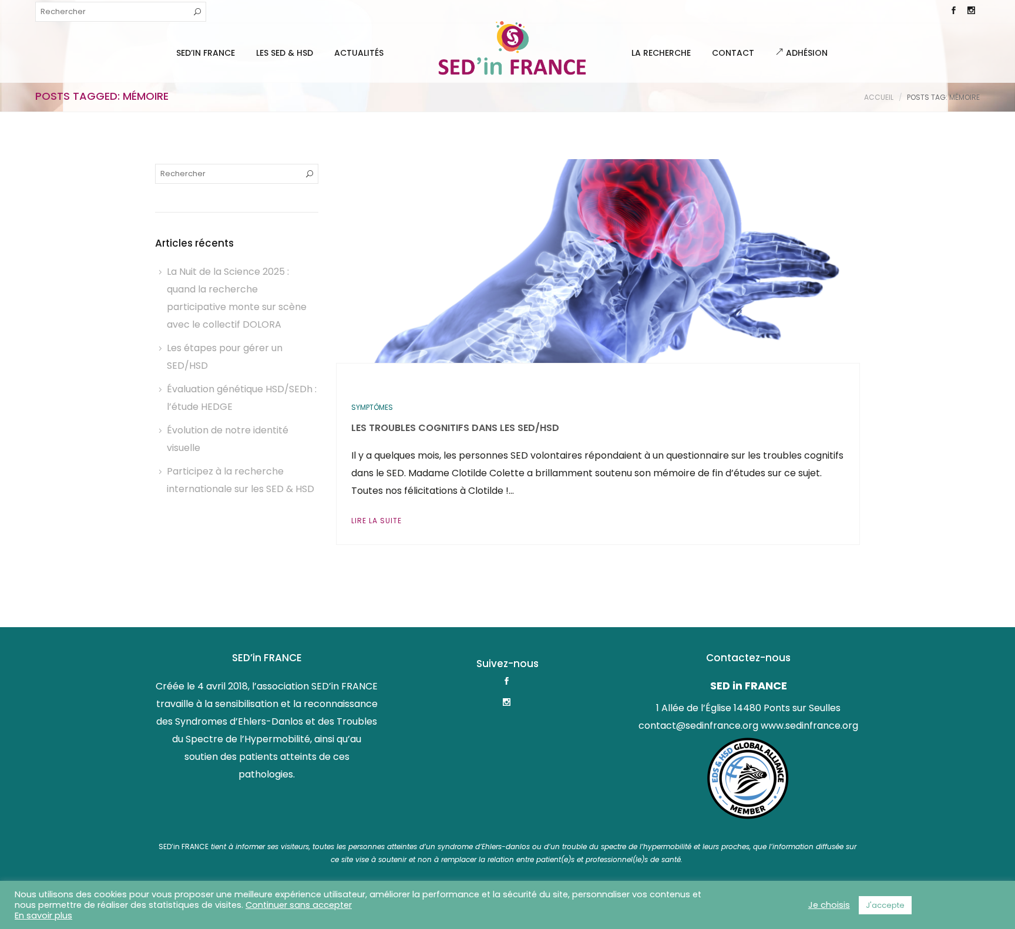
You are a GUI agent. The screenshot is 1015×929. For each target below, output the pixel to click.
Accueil (878, 97)
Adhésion (806, 53)
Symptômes (372, 407)
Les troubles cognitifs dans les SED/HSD (455, 428)
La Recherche (661, 53)
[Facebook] (953, 11)
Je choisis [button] (829, 905)
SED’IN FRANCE (205, 53)
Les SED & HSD (284, 53)
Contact (733, 53)
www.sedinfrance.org (809, 725)
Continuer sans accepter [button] (299, 905)
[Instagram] (971, 11)
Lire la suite (376, 521)
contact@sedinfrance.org (698, 725)
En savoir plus (43, 915)
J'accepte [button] (885, 905)
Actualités (359, 53)
